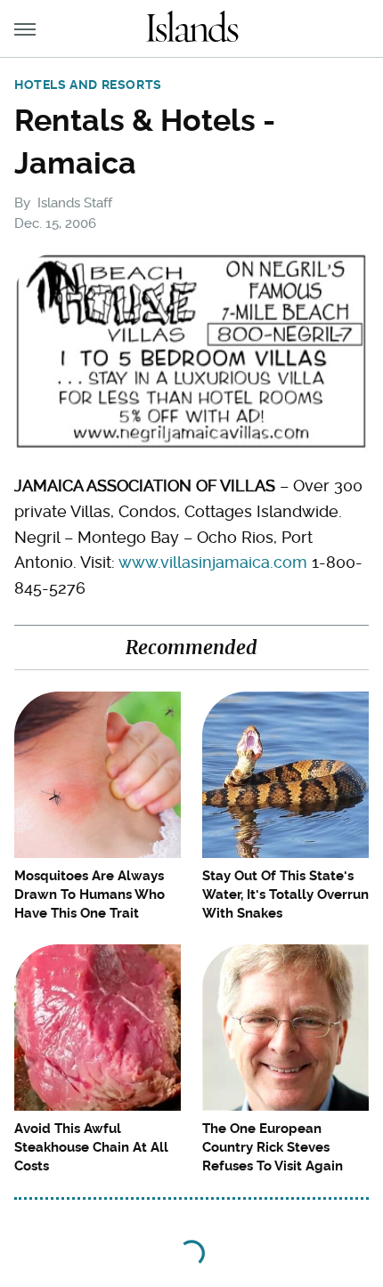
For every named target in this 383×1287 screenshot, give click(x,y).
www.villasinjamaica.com (212, 562)
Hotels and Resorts (88, 84)
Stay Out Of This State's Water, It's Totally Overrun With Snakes (285, 894)
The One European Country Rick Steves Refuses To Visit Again (272, 1147)
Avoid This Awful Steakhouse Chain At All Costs (91, 1147)
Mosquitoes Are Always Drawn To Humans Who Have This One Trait (89, 894)
